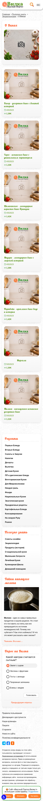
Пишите (5, 725)
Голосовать (31, 695)
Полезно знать (19, 14)
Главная (6, 14)
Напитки (9, 458)
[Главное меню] (38, 4)
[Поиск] (31, 4)
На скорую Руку (12, 518)
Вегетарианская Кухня (15, 480)
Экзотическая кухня (14, 501)
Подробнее (33, 792)
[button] (4, 797)
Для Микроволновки (14, 484)
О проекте (6, 730)
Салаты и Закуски (13, 454)
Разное (8, 522)
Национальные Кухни (15, 497)
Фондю (8, 492)
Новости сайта (8, 734)
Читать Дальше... (13, 641)
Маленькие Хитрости (15, 556)
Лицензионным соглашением (12, 756)
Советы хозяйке (13, 539)
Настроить (34, 796)
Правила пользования (12, 713)
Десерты (9, 462)
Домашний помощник (15, 569)
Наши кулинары (9, 721)
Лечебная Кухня (12, 560)
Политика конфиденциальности (16, 738)
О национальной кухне (16, 552)
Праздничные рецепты (16, 505)
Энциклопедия (12, 543)
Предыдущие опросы (21, 702)
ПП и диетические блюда (17, 475)
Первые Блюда (12, 445)
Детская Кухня (12, 471)
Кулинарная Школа (14, 565)
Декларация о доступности (14, 717)
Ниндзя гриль (11, 488)
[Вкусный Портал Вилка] (12, 5)
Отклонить (20, 796)
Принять (8, 796)
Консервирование (13, 514)
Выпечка (9, 467)
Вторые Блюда (12, 450)
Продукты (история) (14, 548)
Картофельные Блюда (16, 509)
